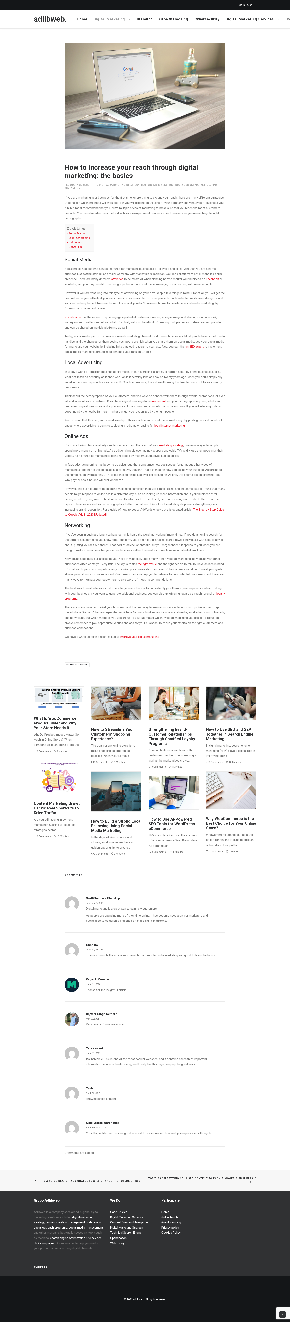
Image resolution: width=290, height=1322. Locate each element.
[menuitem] (247, 5)
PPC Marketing (224, 695)
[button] (59, 698)
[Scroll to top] (282, 1314)
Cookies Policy (171, 1232)
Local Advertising (79, 237)
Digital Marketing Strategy (119, 185)
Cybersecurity (207, 19)
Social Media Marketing (192, 185)
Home (82, 19)
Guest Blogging (171, 1222)
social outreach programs (50, 1227)
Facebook (212, 279)
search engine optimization (67, 1238)
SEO (143, 185)
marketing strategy (171, 445)
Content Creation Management (130, 1222)
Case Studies (118, 1212)
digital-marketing (77, 664)
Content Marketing (56, 769)
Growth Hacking (173, 19)
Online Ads (75, 242)
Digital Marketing (109, 19)
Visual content (74, 317)
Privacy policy (170, 1227)
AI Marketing (185, 787)
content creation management (65, 1222)
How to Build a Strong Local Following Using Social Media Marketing (116, 826)
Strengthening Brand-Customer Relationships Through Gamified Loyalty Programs (172, 736)
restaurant (159, 401)
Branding (145, 19)
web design (93, 1222)
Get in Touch (245, 5)
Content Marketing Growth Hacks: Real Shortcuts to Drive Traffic (58, 808)
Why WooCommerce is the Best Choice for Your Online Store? (231, 823)
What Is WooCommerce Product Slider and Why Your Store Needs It (55, 723)
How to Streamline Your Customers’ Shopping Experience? (112, 734)
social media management (86, 1227)
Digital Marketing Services (250, 19)
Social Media (76, 233)
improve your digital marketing (139, 637)
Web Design (117, 1243)
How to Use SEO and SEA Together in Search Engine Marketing (229, 734)
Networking (75, 246)
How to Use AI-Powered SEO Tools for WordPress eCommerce (172, 824)
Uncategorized (67, 695)
